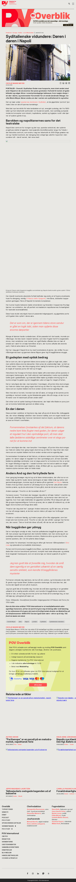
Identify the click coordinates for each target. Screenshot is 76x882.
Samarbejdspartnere (10, 847)
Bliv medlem (6, 852)
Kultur (20, 32)
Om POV (5, 836)
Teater (72, 744)
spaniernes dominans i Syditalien (33, 102)
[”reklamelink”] (38, 18)
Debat (66, 794)
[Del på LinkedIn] (63, 83)
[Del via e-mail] (66, 83)
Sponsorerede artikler (11, 823)
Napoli (27, 621)
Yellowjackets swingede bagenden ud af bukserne (28, 792)
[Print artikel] (69, 83)
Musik (20, 796)
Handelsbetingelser (10, 855)
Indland (71, 794)
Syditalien (43, 621)
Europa (15, 32)
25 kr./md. (38, 685)
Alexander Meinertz (34, 813)
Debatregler (7, 850)
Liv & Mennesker (28, 32)
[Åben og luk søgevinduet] (69, 4)
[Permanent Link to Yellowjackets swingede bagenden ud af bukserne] (29, 767)
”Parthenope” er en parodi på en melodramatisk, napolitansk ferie (29, 740)
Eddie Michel (56, 815)
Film (15, 744)
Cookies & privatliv (9, 858)
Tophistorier (7, 809)
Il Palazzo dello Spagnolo (36, 298)
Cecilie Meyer (11, 621)
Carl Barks (58, 482)
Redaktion (6, 839)
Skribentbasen (8, 826)
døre (20, 621)
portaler (34, 621)
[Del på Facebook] (60, 83)
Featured (8, 32)
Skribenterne (7, 842)
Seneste (5, 812)
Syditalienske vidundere (57, 621)
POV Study (6, 820)
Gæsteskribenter (9, 844)
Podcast (5, 817)
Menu (73, 4)
